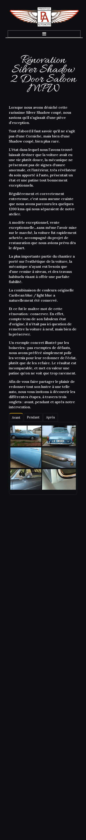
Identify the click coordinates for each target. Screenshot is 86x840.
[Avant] (24, 436)
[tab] (16, 417)
